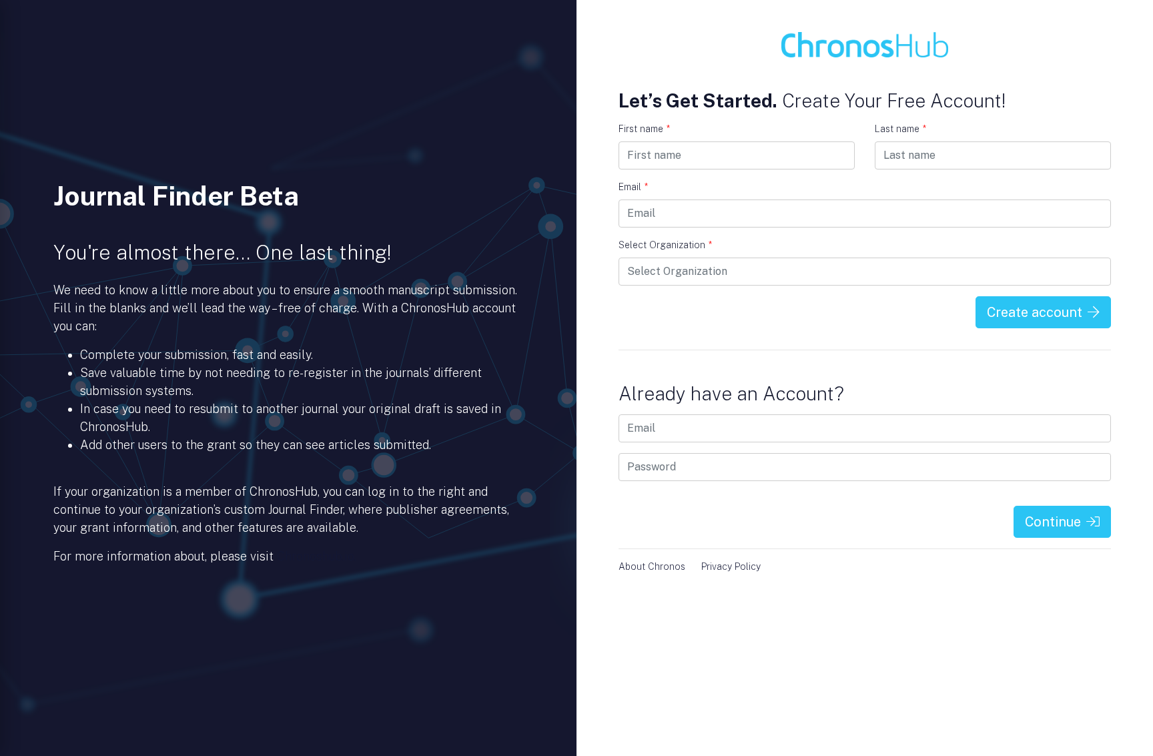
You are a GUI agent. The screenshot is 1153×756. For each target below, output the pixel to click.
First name (644, 128)
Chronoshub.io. (316, 556)
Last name (900, 128)
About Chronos (652, 566)
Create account (1034, 312)
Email (633, 186)
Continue (1053, 522)
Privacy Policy (731, 566)
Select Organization (665, 245)
